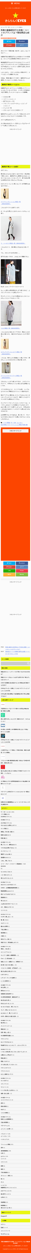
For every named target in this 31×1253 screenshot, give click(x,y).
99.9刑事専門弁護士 (6, 1035)
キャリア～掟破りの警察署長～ (9, 955)
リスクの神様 (4, 1112)
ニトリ (2, 1158)
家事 (2, 1166)
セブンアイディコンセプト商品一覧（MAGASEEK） (11, 353)
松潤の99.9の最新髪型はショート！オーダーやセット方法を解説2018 (15, 803)
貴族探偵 (3, 897)
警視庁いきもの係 (5, 854)
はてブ (22, 45)
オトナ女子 (4, 1080)
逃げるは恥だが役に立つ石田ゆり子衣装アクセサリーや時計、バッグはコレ (15, 772)
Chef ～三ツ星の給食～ (7, 958)
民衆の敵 (25, 424)
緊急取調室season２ (6, 891)
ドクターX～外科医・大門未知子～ (10, 968)
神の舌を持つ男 (5, 1000)
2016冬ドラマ (4, 1049)
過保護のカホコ (5, 857)
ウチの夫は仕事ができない (8, 847)
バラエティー (4, 1133)
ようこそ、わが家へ (6, 1128)
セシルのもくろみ (5, 871)
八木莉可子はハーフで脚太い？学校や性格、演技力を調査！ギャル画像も (15, 751)
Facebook (22, 41)
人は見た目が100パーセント (8, 904)
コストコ (3, 1162)
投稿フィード (4, 1227)
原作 (2, 1147)
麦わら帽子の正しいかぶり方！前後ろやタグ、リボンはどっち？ (15, 720)
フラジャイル (4, 1071)
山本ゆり (3, 1197)
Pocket (22, 570)
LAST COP (4, 974)
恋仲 (2, 1103)
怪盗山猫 (3, 1058)
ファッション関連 (16, 424)
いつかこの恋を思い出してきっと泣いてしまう (13, 1051)
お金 (2, 1153)
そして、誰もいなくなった (8, 1010)
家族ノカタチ (4, 1061)
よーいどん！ (4, 1136)
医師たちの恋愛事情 (6, 1119)
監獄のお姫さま (5, 835)
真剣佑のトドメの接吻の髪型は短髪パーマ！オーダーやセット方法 (17, 652)
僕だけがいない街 (5, 1207)
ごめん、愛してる (5, 860)
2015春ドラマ (4, 1117)
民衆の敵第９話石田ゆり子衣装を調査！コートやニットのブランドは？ (17, 648)
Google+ (10, 45)
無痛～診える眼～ (5, 1093)
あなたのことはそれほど (7, 884)
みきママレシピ (5, 1190)
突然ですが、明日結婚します (8, 942)
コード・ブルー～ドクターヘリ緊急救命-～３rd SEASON (14, 865)
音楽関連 (3, 1202)
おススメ (3, 1156)
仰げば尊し (4, 987)
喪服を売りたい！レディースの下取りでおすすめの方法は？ (15, 673)
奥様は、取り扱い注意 (6, 831)
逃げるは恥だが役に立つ (7, 971)
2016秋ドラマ (4, 946)
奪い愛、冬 (4, 920)
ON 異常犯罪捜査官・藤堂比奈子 (9, 997)
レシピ (2, 1185)
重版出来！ (4, 1029)
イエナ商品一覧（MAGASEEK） (10, 328)
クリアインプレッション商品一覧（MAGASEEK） (11, 203)
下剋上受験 (4, 929)
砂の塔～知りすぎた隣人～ (8, 965)
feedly (22, 574)
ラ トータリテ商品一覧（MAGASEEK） (13, 243)
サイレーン (4, 1087)
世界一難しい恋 (5, 1032)
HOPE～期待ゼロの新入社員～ (9, 1016)
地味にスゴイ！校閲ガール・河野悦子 (11, 961)
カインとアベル (5, 952)
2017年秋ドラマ (5, 424)
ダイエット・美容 (5, 1175)
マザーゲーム (4, 1125)
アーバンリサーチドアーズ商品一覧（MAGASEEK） (11, 376)
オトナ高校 (4, 828)
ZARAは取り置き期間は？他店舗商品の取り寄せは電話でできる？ (15, 695)
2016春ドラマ (4, 1020)
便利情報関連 (4, 1150)
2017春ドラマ (4, 882)
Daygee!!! (4, 1216)
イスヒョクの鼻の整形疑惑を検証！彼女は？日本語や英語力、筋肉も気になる (15, 762)
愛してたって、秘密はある (8, 844)
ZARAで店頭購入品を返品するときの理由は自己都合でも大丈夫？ (15, 684)
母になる (3, 900)
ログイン (3, 1224)
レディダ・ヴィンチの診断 (8, 977)
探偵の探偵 (4, 1106)
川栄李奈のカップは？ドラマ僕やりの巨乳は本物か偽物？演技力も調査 (15, 710)
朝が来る (3, 1022)
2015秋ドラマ (4, 1078)
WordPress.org (5, 1234)
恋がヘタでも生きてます (7, 894)
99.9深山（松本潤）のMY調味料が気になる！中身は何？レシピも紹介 (14, 730)
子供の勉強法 (4, 1172)
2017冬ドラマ (4, 914)
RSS (10, 574)
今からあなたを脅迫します (8, 825)
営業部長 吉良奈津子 (6, 993)
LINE (9, 570)
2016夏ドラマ (4, 985)
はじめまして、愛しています (8, 1013)
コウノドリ (4, 1083)
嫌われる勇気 (4, 926)
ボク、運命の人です (6, 907)
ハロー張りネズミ (5, 875)
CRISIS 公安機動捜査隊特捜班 (9, 887)
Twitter (10, 41)
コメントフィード (5, 1230)
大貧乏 (2, 936)
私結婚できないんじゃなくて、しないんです (12, 1045)
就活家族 (3, 932)
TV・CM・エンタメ (16, 422)
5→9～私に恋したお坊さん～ (8, 1090)
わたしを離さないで (6, 1074)
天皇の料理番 (4, 1122)
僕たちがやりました (6, 878)
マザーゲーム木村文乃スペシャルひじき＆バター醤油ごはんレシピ (15, 793)
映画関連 (3, 1205)
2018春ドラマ (4, 819)
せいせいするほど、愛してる (8, 1006)
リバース (3, 910)
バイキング (4, 1139)
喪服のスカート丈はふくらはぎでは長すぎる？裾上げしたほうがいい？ (15, 678)
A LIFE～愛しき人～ (6, 916)
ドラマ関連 (6, 422)
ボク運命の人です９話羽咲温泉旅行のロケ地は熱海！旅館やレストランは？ (15, 782)
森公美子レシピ (5, 1194)
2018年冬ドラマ (5, 816)
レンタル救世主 (5, 981)
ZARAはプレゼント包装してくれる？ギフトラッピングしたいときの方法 (15, 689)
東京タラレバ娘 (5, 939)
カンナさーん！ (5, 851)
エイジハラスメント (6, 1100)
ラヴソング (4, 1038)
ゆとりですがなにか (6, 1042)
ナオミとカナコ (5, 1067)
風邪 (2, 1169)
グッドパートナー (5, 1026)
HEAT (2, 1109)
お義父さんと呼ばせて (6, 1055)
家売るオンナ (4, 990)
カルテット (4, 923)
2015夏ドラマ (4, 1097)
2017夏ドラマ (4, 842)
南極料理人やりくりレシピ (8, 1187)
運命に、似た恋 (5, 948)
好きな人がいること (6, 1003)
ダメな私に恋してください (8, 1064)
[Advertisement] (15, 147)
